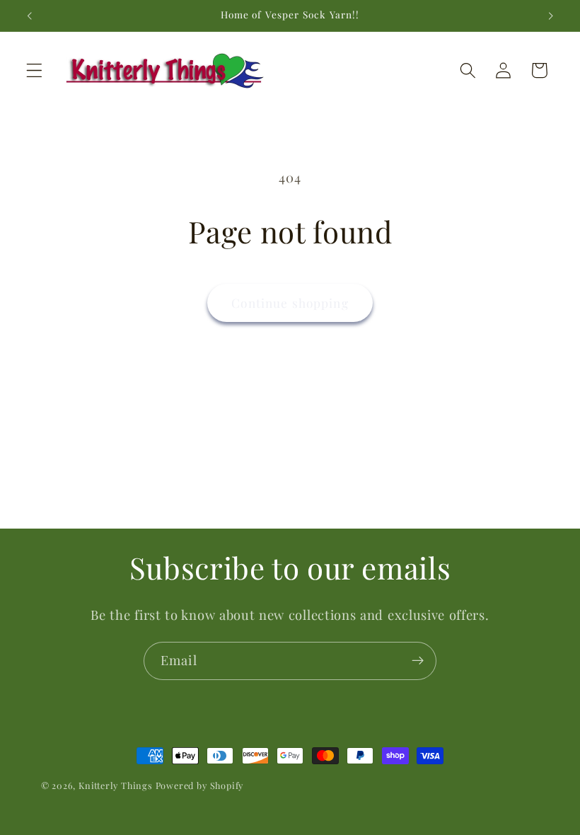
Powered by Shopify (200, 785)
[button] (34, 70)
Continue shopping (290, 302)
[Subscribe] (418, 661)
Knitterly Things (116, 785)
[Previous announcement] (29, 15)
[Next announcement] (550, 15)
